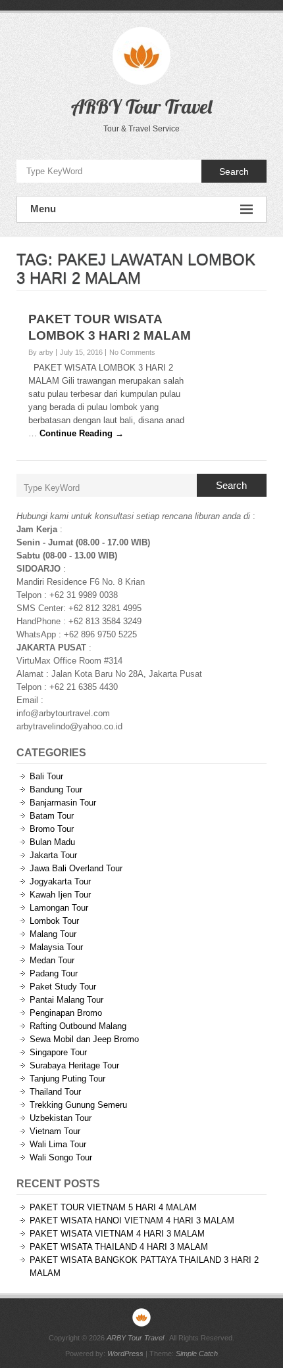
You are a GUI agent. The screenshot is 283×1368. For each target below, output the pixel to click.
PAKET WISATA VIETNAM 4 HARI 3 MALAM (117, 1234)
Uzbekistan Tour (60, 1118)
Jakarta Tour (53, 855)
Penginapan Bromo (66, 1013)
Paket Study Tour (63, 987)
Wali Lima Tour (58, 1144)
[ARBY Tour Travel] (141, 1317)
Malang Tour (53, 934)
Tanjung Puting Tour (67, 1078)
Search (234, 171)
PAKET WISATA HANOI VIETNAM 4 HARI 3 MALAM (132, 1220)
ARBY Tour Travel (141, 106)
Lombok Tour (54, 921)
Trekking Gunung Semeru (78, 1105)
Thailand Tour (55, 1092)
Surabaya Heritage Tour (74, 1065)
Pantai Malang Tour (66, 1000)
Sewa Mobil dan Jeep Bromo (84, 1039)
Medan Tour (52, 960)
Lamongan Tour (59, 908)
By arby (40, 352)
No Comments (132, 352)
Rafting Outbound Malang (78, 1026)
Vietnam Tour (55, 1131)
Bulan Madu (52, 842)
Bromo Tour (52, 829)
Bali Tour (46, 776)
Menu (43, 208)
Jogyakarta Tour (60, 881)
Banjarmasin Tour (63, 803)
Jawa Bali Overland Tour (76, 868)
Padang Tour (54, 973)
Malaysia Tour (56, 947)
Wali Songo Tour (61, 1157)
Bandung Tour (56, 789)
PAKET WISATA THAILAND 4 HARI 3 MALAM (119, 1247)
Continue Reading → (81, 433)
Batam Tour (52, 816)
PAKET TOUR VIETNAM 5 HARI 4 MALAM (113, 1207)
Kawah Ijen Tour (60, 895)
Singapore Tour (58, 1052)
